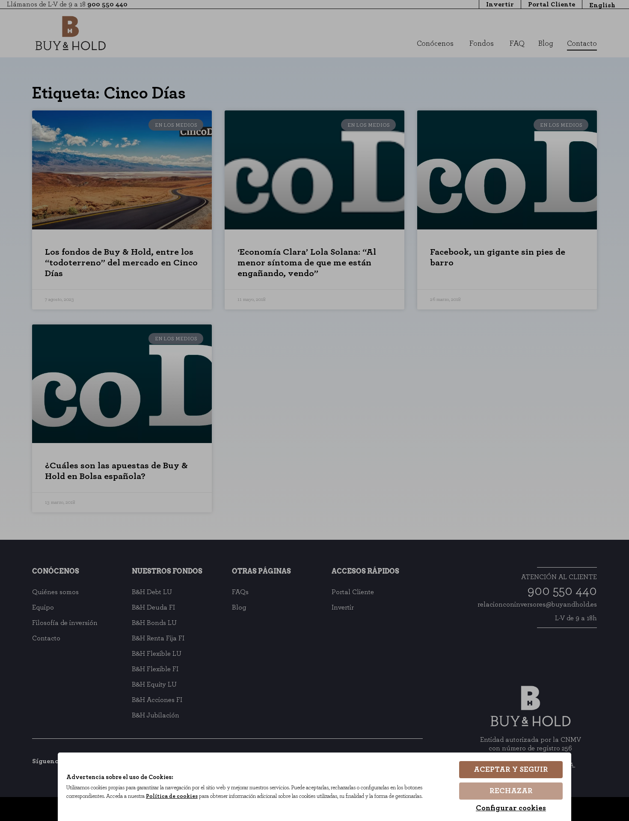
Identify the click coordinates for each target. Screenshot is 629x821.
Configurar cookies (511, 808)
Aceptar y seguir (511, 769)
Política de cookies (172, 796)
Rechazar (511, 791)
